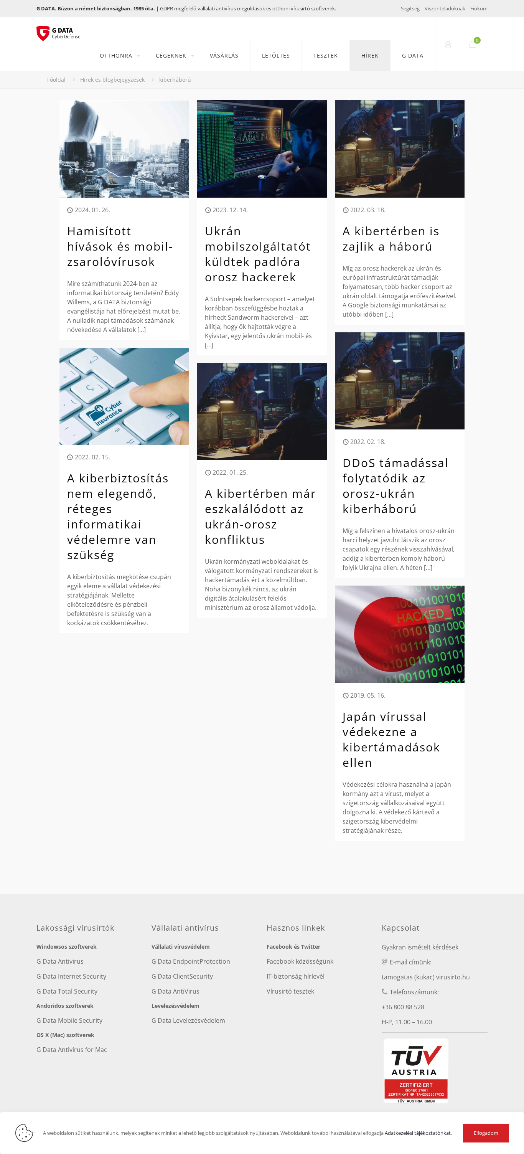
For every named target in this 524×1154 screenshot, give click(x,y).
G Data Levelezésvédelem (188, 1020)
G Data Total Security (66, 991)
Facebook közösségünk (300, 961)
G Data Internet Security (71, 976)
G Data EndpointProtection (191, 961)
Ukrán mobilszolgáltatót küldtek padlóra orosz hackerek (258, 254)
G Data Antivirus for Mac (71, 1049)
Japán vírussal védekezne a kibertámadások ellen (391, 739)
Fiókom (479, 8)
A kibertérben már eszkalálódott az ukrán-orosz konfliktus (260, 516)
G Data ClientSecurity (182, 976)
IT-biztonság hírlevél (296, 976)
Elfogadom (486, 1132)
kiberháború (175, 79)
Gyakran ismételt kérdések (420, 947)
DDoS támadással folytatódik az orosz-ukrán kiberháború (396, 486)
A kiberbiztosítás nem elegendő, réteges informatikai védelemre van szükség (118, 516)
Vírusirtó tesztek (290, 991)
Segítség (410, 8)
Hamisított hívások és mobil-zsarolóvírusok (120, 246)
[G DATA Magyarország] (62, 28)
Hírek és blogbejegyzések (112, 79)
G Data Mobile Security (69, 1020)
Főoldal (56, 79)
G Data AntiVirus (175, 991)
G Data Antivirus (60, 961)
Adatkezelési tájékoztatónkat (418, 1132)
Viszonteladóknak (445, 8)
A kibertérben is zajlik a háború (391, 238)
